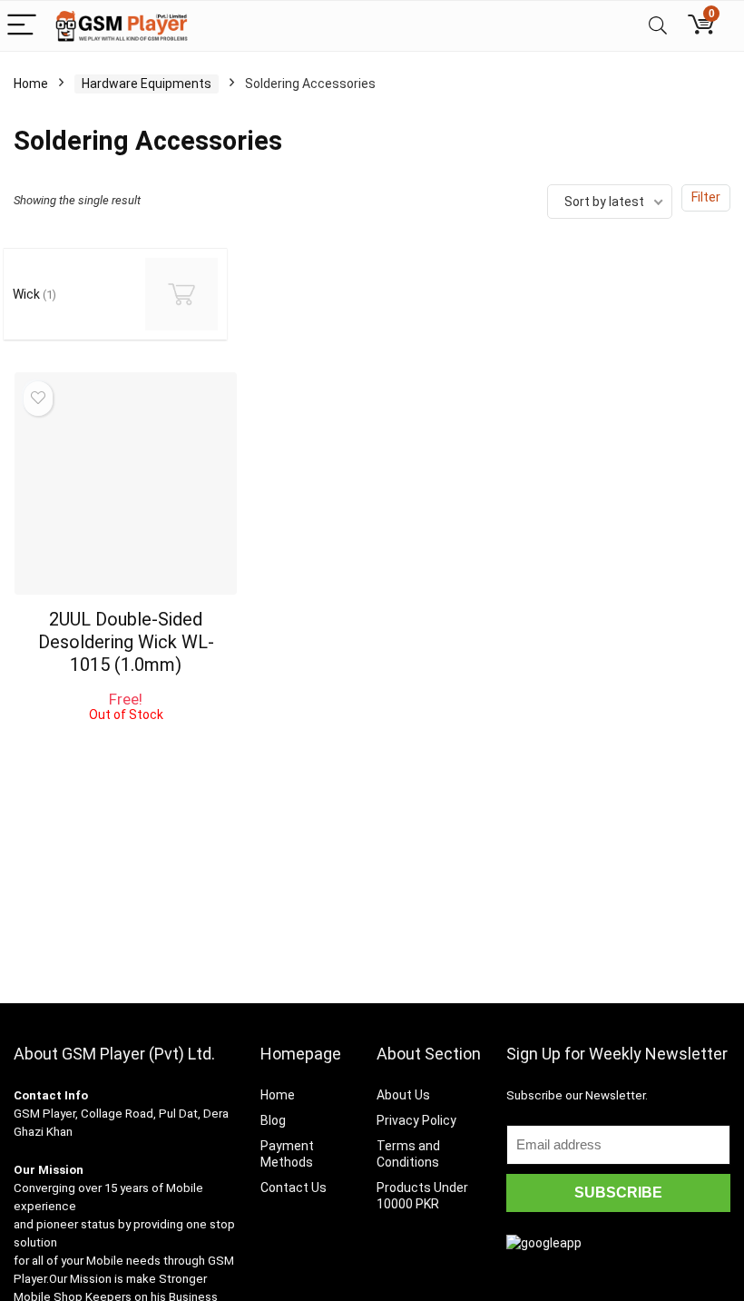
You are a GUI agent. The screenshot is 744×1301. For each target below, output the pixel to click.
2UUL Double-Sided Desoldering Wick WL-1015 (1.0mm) (126, 641)
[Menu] (22, 26)
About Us (403, 1095)
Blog (273, 1120)
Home (31, 83)
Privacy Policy (416, 1120)
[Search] (658, 26)
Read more (125, 738)
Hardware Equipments (146, 83)
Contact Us (293, 1187)
